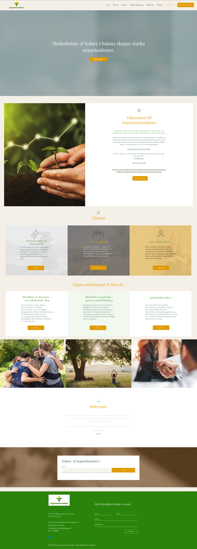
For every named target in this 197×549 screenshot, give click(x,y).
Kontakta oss (138, 158)
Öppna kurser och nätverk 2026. (138, 149)
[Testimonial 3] (100, 433)
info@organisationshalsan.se (63, 514)
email (63, 466)
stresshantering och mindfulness (153, 138)
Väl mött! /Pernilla (139, 163)
